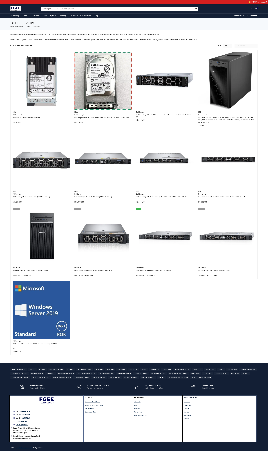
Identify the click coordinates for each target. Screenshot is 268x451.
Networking (36, 16)
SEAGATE (161, 377)
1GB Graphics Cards (18, 369)
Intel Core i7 (208, 373)
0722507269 (25, 418)
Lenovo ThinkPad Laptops (62, 377)
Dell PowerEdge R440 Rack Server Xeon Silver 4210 (153, 270)
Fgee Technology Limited (24, 448)
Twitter (186, 409)
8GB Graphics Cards (56, 369)
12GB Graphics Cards (84, 369)
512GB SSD (167, 369)
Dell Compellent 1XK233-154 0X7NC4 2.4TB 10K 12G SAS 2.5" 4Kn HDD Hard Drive (101, 118)
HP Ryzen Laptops (141, 373)
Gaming (25, 16)
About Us (137, 402)
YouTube (186, 419)
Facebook (187, 402)
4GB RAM (42, 369)
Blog (96, 16)
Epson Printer (232, 369)
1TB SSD (32, 369)
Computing (14, 16)
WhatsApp (187, 415)
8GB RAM (70, 369)
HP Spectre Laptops (158, 373)
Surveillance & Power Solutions (80, 16)
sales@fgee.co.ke (22, 425)
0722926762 (25, 411)
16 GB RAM (99, 369)
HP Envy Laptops (37, 373)
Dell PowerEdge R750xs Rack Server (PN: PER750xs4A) (31, 197)
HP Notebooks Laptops (66, 373)
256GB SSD (133, 369)
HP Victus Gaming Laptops (178, 373)
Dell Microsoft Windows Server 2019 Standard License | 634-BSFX (35, 344)
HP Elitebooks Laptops (19, 373)
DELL (14, 112)
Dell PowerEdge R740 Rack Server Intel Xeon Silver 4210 (93, 270)
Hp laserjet (50, 373)
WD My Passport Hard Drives (201, 377)
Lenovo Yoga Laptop (82, 377)
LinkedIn (186, 412)
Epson (221, 369)
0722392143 (25, 415)
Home (12, 26)
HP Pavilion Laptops (106, 373)
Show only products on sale (23, 45)
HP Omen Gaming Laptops (86, 373)
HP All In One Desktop (248, 369)
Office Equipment (50, 16)
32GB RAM (121, 369)
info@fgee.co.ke (21, 421)
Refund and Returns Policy (94, 405)
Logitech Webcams (147, 377)
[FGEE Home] (15, 7)
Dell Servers (17, 115)
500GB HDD (155, 369)
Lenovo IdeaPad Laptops (41, 377)
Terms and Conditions (92, 402)
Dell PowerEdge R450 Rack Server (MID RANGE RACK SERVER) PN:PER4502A (161, 197)
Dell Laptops (210, 369)
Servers (28, 26)
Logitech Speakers (130, 377)
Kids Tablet (235, 373)
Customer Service (140, 415)
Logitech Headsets (99, 377)
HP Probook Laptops (124, 373)
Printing (63, 16)
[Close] (266, 1)
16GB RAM (110, 369)
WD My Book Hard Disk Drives (178, 377)
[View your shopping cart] (256, 9)
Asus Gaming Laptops (182, 369)
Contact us (138, 412)
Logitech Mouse (115, 377)
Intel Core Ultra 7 (221, 373)
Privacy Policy (89, 409)
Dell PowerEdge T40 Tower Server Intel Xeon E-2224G (31, 270)
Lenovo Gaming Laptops (20, 377)
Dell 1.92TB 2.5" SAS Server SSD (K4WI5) (26, 118)
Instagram (187, 405)
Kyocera (245, 373)
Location (137, 409)
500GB (144, 369)
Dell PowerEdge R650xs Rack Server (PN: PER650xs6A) (93, 197)
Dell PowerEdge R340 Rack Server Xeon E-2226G (214, 270)
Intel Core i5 (195, 373)
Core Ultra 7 (198, 369)
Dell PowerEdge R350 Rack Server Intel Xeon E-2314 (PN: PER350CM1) (221, 197)
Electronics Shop (90, 412)
